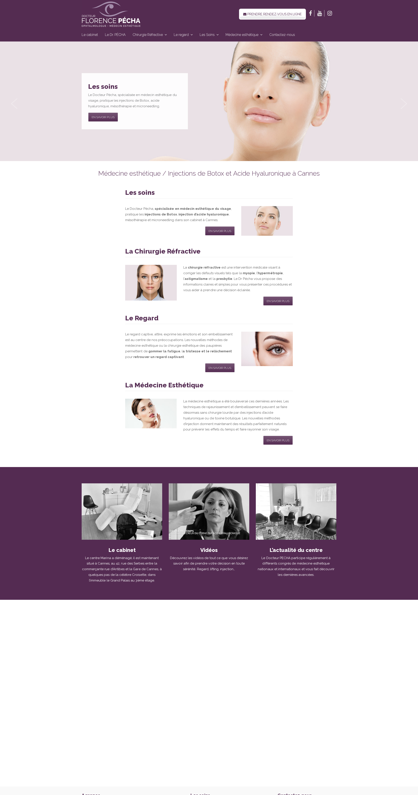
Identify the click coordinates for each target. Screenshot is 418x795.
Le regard (181, 35)
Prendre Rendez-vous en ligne (274, 14)
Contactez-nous (282, 35)
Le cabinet (90, 35)
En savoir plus (103, 117)
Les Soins (207, 35)
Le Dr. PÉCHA (115, 35)
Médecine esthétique (242, 35)
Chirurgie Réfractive (148, 35)
